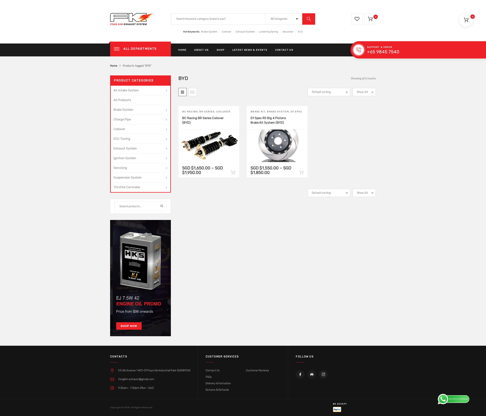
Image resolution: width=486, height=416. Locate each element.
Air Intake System (126, 90)
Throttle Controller (127, 187)
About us (201, 49)
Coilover (226, 31)
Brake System (209, 31)
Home (182, 49)
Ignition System (125, 158)
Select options (233, 173)
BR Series (207, 111)
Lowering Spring (268, 31)
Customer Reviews (257, 370)
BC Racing (190, 111)
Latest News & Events (249, 49)
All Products (122, 100)
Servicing (120, 168)
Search (161, 206)
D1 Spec (296, 111)
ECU (300, 31)
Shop (221, 49)
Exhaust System (245, 31)
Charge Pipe (122, 119)
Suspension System (128, 177)
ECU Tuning (122, 139)
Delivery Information (218, 383)
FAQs (209, 377)
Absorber (287, 31)
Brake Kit (258, 111)
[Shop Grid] (182, 92)
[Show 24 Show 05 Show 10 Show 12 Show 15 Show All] (364, 92)
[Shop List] (193, 92)
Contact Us (284, 49)
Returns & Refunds (217, 389)
